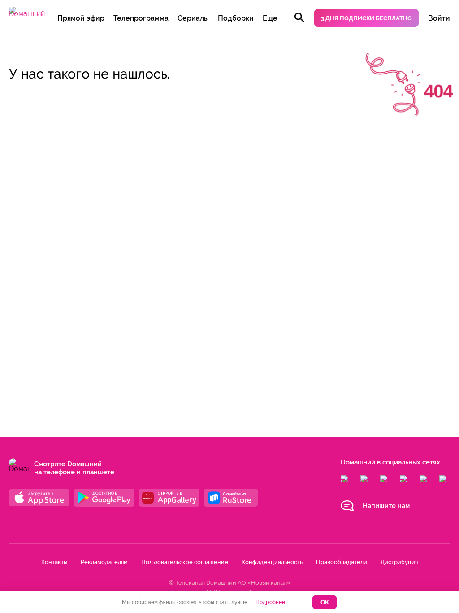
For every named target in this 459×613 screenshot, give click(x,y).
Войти (439, 18)
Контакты (54, 562)
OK (324, 602)
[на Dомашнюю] (27, 13)
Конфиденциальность (272, 562)
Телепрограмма (141, 18)
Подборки (236, 18)
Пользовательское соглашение (184, 562)
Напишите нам (386, 506)
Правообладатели (341, 562)
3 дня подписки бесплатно (366, 18)
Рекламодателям (104, 562)
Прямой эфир (80, 18)
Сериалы (193, 18)
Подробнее (270, 602)
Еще (270, 18)
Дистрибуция (399, 562)
